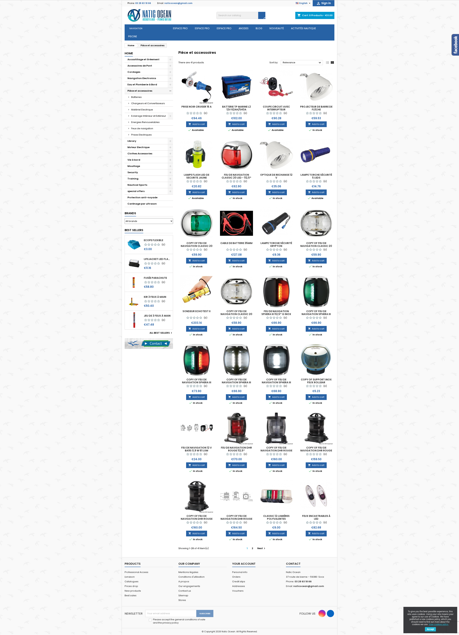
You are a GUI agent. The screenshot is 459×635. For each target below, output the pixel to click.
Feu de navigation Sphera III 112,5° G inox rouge (276, 314)
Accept (430, 629)
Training (132, 178)
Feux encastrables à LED (316, 517)
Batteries (136, 97)
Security (132, 172)
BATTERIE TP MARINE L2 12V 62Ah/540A (236, 108)
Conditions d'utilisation (191, 577)
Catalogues (131, 581)
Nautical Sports (137, 185)
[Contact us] (149, 343)
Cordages (133, 72)
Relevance (302, 63)
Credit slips (238, 581)
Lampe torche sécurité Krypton (276, 244)
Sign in (323, 3)
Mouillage (133, 166)
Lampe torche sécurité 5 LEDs (316, 176)
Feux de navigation (142, 128)
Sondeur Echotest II (196, 311)
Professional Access (136, 572)
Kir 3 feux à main (155, 296)
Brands (130, 213)
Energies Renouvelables (145, 122)
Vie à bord (133, 160)
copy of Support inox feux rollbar (316, 381)
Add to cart (196, 124)
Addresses (238, 586)
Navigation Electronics (141, 78)
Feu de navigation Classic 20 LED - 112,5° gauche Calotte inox (236, 177)
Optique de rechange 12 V (276, 176)
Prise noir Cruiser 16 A (196, 106)
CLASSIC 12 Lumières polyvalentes (276, 517)
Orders (236, 577)
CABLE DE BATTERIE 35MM (236, 243)
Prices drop (131, 586)
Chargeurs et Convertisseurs (148, 103)
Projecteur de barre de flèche (316, 108)
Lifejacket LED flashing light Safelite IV (157, 259)
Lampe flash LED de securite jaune (196, 176)
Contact (293, 564)
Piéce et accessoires (139, 91)
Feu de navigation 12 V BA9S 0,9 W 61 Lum (196, 449)
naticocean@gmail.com (178, 3)
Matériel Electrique (142, 109)
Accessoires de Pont (139, 65)
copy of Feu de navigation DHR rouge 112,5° (276, 450)
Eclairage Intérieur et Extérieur (148, 116)
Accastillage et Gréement (143, 59)
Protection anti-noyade (142, 197)
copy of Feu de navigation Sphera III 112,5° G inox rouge (316, 314)
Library (131, 141)
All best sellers (161, 333)
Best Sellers (134, 230)
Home (129, 53)
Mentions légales (188, 572)
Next (261, 548)
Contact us (184, 591)
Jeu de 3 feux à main (157, 315)
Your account (243, 564)
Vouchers (237, 591)
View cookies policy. (439, 624)
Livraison (130, 577)
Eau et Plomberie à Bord (142, 84)
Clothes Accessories (139, 153)
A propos (183, 581)
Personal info (239, 572)
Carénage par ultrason (142, 203)
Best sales (130, 595)
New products (133, 591)
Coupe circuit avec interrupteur (276, 108)
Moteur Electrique (138, 147)
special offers (136, 191)
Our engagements (189, 586)
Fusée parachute (155, 277)
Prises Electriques (141, 134)
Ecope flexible (153, 240)
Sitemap (183, 595)
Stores (182, 600)
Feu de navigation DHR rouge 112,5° (236, 449)
